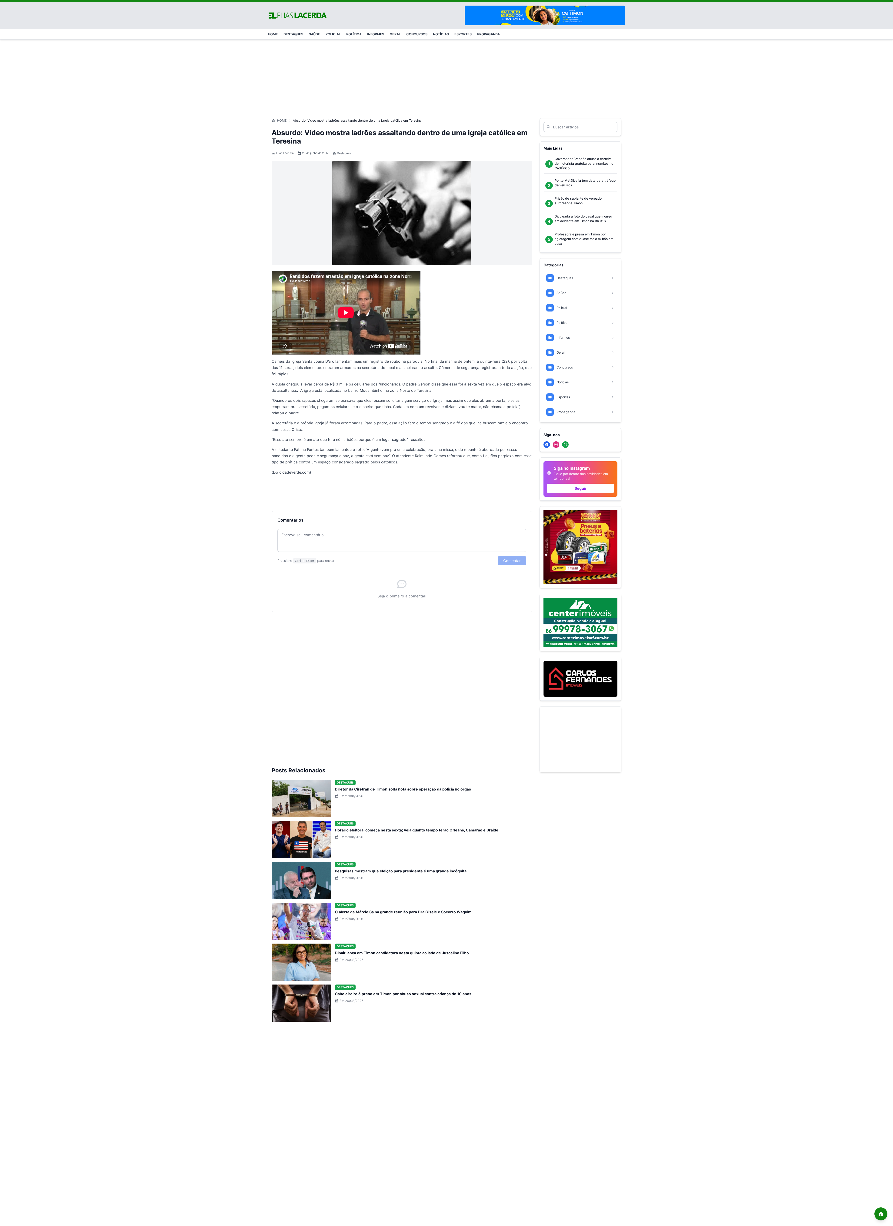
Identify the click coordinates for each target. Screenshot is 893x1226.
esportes (463, 34)
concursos (416, 34)
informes (375, 34)
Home (282, 120)
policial (333, 34)
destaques (293, 34)
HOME (273, 34)
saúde (314, 34)
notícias (441, 34)
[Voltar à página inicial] (880, 1213)
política (354, 34)
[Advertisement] (446, 72)
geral (395, 34)
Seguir (580, 488)
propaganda (488, 34)
